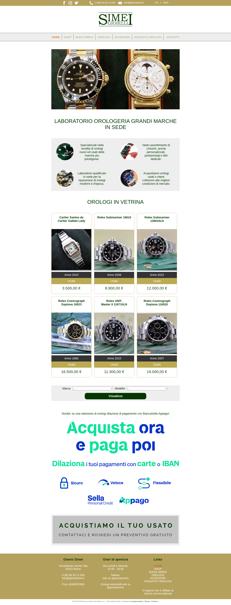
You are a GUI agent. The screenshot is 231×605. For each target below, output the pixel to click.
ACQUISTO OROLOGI (147, 37)
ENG (165, 2)
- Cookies (153, 601)
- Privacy (147, 601)
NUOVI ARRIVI (84, 37)
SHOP (67, 37)
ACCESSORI (122, 37)
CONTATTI (172, 37)
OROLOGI (104, 37)
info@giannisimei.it (134, 2)
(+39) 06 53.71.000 (105, 2)
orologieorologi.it (137, 601)
